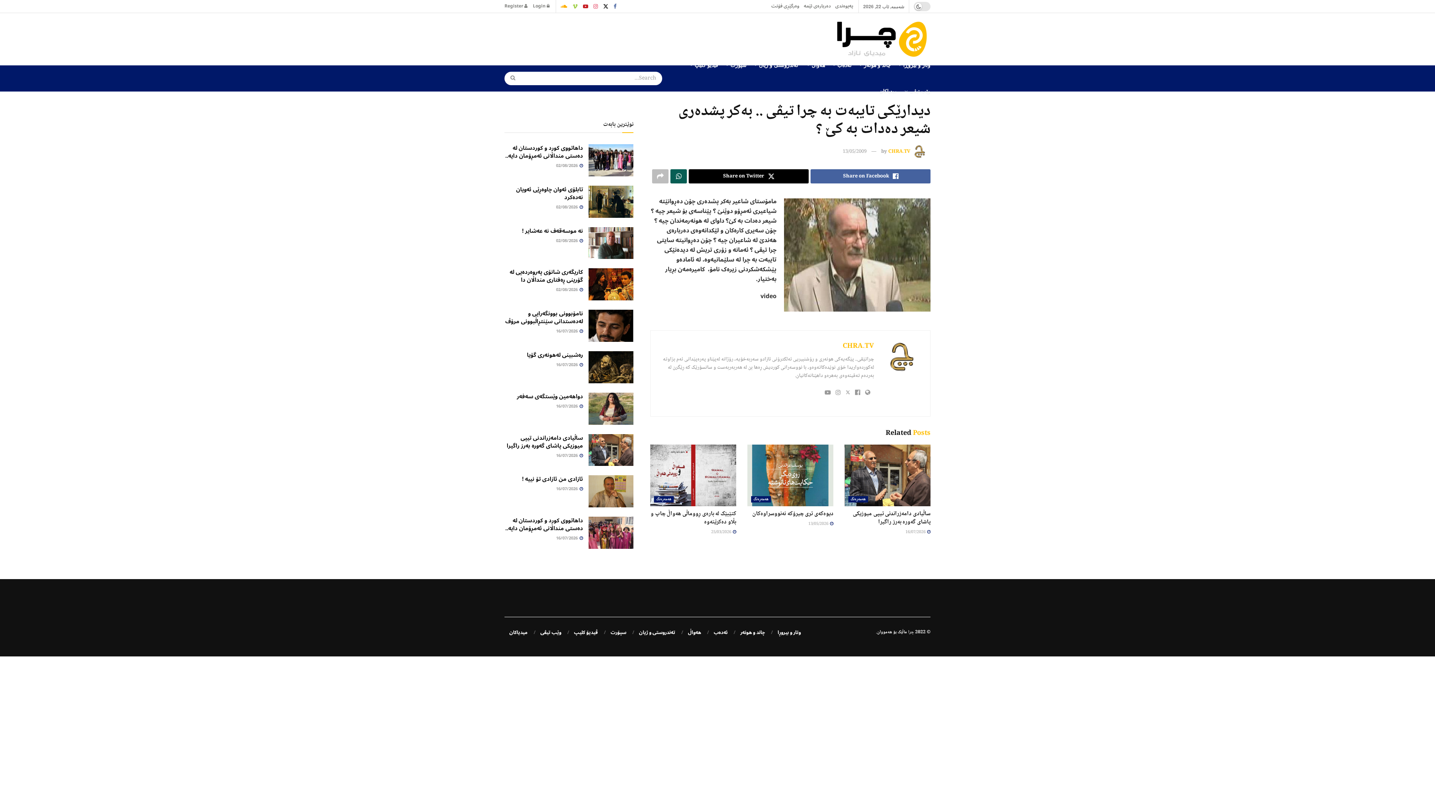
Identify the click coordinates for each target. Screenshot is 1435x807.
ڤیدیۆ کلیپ (586, 632)
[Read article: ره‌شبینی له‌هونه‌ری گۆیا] (611, 367)
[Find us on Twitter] (605, 6)
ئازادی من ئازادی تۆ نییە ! (552, 479)
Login (540, 6)
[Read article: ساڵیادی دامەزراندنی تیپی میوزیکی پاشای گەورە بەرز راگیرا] (888, 475)
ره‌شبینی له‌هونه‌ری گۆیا (555, 355)
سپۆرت (618, 632)
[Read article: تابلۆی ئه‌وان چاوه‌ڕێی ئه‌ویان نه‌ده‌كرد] (611, 202)
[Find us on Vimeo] (575, 6)
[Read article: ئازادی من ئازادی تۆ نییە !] (611, 491)
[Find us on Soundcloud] (564, 6)
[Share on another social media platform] (660, 176)
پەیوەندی (844, 6)
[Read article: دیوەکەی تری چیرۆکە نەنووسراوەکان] (790, 475)
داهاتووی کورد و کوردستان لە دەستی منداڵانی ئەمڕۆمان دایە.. (544, 152)
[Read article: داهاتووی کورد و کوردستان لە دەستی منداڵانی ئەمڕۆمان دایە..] (611, 160)
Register (514, 6)
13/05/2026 (818, 524)
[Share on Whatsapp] (678, 176)
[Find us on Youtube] (585, 6)
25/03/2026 (721, 532)
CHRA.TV (899, 152)
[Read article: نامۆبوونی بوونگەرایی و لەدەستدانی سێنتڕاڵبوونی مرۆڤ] (611, 326)
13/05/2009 (855, 152)
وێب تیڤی (920, 91)
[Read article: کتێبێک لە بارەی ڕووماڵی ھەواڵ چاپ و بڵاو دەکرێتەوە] (693, 475)
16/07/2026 (915, 532)
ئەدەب (721, 632)
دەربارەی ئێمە (817, 6)
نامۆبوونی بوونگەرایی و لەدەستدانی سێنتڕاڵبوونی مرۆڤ (544, 317)
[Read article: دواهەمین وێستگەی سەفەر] (611, 409)
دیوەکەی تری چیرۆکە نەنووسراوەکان (792, 514)
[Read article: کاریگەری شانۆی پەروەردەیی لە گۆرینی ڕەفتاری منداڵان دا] (611, 284)
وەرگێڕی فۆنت (785, 6)
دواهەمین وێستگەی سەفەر (550, 396)
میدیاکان (888, 91)
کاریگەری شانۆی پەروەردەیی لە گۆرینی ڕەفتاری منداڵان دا (546, 276)
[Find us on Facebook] (615, 6)
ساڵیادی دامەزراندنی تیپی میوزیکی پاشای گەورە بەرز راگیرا (892, 518)
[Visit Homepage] (884, 39)
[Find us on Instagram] (595, 6)
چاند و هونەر (752, 632)
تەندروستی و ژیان (657, 632)
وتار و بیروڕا (789, 632)
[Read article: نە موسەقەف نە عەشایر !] (611, 243)
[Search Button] (510, 78)
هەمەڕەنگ (858, 499)
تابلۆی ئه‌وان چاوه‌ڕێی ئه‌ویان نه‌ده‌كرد (549, 193)
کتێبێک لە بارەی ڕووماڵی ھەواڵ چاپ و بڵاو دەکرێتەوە (693, 518)
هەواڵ (694, 632)
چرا (911, 632)
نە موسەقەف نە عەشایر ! (552, 231)
